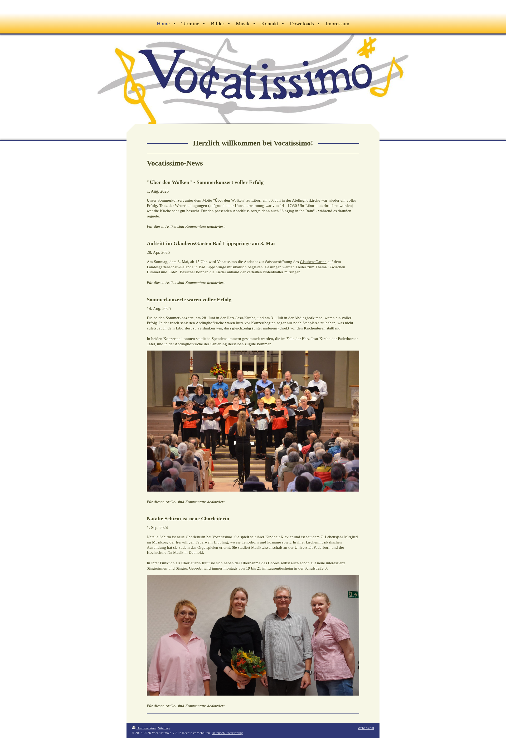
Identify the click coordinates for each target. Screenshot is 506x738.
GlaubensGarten (313, 262)
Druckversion (146, 728)
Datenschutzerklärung (227, 733)
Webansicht (366, 728)
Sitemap (164, 728)
